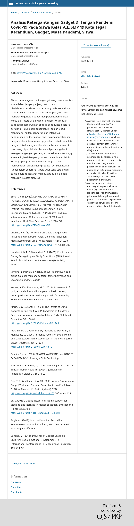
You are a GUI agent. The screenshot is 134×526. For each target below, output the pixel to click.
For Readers (16, 482)
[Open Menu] (11, 3)
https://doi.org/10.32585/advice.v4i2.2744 (39, 72)
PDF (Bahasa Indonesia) (97, 45)
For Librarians (17, 492)
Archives (25, 12)
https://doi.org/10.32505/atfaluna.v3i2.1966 (35, 323)
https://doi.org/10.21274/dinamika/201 (32, 244)
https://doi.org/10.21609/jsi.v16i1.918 (31, 346)
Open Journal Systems (23, 463)
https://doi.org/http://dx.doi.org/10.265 (32, 393)
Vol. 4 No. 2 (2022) (42, 12)
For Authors (16, 487)
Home (14, 12)
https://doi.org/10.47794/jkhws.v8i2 (30, 225)
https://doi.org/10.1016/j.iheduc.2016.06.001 (35, 412)
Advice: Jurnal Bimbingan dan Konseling (37, 3)
